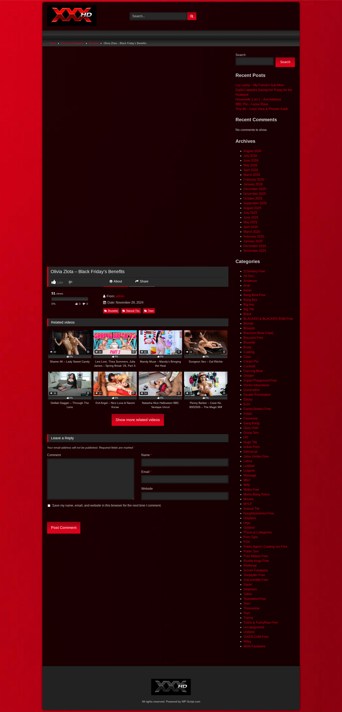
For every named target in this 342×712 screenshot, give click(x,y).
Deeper (248, 375)
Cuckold (249, 366)
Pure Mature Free (255, 556)
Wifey (247, 641)
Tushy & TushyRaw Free (260, 622)
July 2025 (250, 212)
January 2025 (253, 241)
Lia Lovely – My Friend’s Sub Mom (260, 85)
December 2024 (254, 246)
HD (245, 437)
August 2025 (252, 208)
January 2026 (253, 184)
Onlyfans (249, 518)
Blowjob (249, 328)
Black (247, 314)
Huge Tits (250, 442)
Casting (248, 352)
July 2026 (250, 155)
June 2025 (250, 217)
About (117, 281)
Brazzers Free (253, 337)
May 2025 (250, 222)
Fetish (247, 413)
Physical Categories (72, 43)
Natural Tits (133, 310)
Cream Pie (250, 361)
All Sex (248, 276)
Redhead (249, 565)
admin (120, 296)
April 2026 (250, 170)
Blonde (248, 323)
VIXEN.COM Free (256, 636)
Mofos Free (251, 489)
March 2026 (251, 174)
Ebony (248, 399)
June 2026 (250, 160)
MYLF (247, 504)
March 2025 (251, 231)
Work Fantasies (254, 646)
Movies (248, 499)
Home (52, 43)
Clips (247, 356)
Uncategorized (253, 627)
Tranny (248, 617)
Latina (247, 461)
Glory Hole (250, 428)
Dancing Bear (253, 371)
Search (241, 55)
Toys (246, 613)
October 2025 (252, 198)
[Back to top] (329, 700)
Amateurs (250, 280)
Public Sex (251, 551)
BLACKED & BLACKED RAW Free (268, 318)
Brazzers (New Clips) (258, 333)
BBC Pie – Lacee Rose (252, 104)
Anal (246, 285)
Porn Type (250, 537)
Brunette (94, 43)
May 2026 (250, 165)
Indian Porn (251, 447)
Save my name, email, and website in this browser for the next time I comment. (106, 505)
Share (143, 281)
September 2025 (255, 203)
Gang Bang (251, 423)
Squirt (247, 584)
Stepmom (250, 589)
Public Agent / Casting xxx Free (265, 546)
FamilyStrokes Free (257, 409)
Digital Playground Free (260, 380)
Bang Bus (250, 299)
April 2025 (250, 227)
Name (146, 455)
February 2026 (253, 179)
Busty (247, 347)
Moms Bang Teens (256, 494)
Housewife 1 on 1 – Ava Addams (258, 99)
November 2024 (254, 250)
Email (146, 471)
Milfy (246, 485)
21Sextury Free (254, 271)
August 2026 (252, 151)
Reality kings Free (256, 560)
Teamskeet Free (254, 598)
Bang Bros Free (254, 295)
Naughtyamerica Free (258, 513)
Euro (246, 404)
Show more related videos (138, 420)
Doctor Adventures (256, 385)
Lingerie (249, 470)
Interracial (250, 451)
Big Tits (248, 309)
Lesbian (249, 466)
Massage (249, 475)
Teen (151, 310)
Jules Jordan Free (256, 456)
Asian (247, 290)
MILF (247, 480)
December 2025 (254, 189)
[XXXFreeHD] (72, 16)
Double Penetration (257, 394)
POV (246, 541)
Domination (251, 390)
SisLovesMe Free (255, 579)
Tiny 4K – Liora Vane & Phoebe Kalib (262, 109)
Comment (54, 455)
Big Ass (248, 304)
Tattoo (247, 594)
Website (147, 488)
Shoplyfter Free (254, 575)
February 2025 (253, 236)
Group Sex (250, 432)
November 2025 (254, 193)
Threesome (251, 608)
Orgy (246, 523)
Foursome (250, 418)
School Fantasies (255, 570)
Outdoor (249, 527)
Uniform (249, 632)
